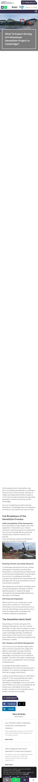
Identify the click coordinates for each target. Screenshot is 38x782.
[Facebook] (2, 7)
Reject (14, 777)
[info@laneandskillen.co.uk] (24, 780)
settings (25, 774)
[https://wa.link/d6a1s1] (16, 780)
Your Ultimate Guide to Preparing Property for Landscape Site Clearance (17, 725)
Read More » (9, 739)
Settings (23, 777)
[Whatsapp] (5, 7)
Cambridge (6, 501)
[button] (36, 11)
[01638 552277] (7, 780)
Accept (7, 777)
